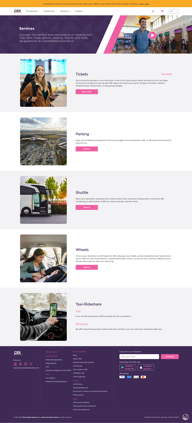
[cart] (162, 11)
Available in (129, 367)
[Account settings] (153, 11)
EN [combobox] (171, 11)
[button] (33, 11)
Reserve (86, 149)
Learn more (144, 4)
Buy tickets (86, 92)
